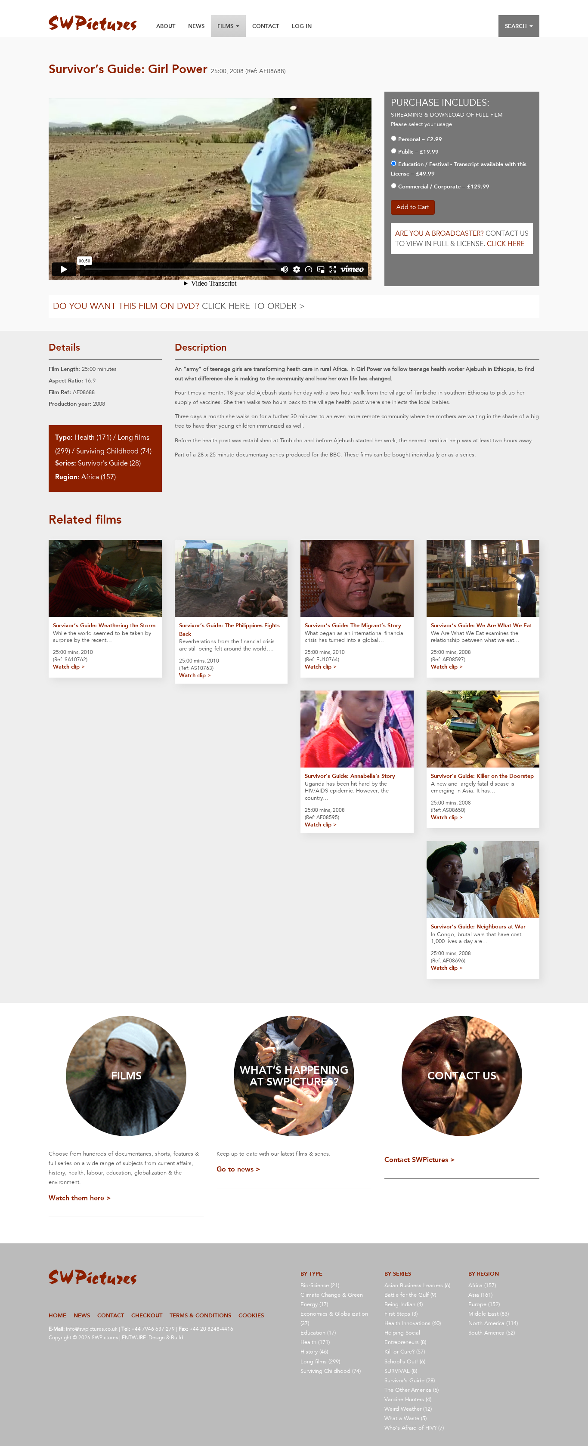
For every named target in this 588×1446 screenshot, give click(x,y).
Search (517, 26)
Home (57, 1315)
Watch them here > (80, 1198)
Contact (265, 26)
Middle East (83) (488, 1313)
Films (226, 26)
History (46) (314, 1351)
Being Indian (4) (403, 1304)
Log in (302, 26)
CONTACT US (461, 1076)
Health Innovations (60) (412, 1323)
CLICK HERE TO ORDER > (253, 306)
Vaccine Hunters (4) (407, 1399)
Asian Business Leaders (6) (417, 1285)
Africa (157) (98, 477)
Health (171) (92, 437)
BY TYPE (311, 1273)
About (165, 26)
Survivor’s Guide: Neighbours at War (478, 926)
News (196, 26)
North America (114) (493, 1323)
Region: (67, 477)
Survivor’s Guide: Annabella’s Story (350, 776)
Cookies (251, 1315)
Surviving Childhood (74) (114, 451)
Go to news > (238, 1169)
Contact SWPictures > (419, 1160)
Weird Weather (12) (408, 1409)
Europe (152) (484, 1304)
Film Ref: (60, 392)
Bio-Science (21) (319, 1285)
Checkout (146, 1315)
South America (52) (491, 1332)
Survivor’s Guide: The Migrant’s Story (353, 625)
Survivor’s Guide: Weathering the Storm (104, 625)
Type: (64, 437)
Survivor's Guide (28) (109, 463)
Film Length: (64, 369)
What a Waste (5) (405, 1418)
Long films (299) (320, 1361)
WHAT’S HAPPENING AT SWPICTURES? (294, 1076)
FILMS (126, 1076)
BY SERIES (397, 1273)
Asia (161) (480, 1295)
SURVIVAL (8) (400, 1371)
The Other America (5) (411, 1390)
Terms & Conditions (200, 1315)
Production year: (70, 404)
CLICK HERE (505, 244)
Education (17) (318, 1332)
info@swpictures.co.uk (92, 1329)
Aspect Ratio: (66, 380)
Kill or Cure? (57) (404, 1351)
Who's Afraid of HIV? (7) (414, 1427)
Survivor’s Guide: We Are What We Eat (481, 625)
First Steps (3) (401, 1313)
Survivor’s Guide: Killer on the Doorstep (482, 776)
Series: (65, 463)
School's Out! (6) (404, 1361)
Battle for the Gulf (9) (410, 1295)
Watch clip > (69, 666)
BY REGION (483, 1273)
